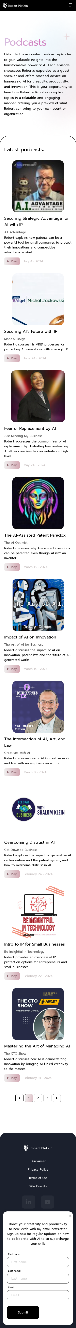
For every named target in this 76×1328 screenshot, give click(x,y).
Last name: (14, 1271)
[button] (70, 1216)
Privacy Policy (38, 1169)
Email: (11, 1287)
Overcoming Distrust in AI (29, 842)
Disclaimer (38, 1161)
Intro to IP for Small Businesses (34, 944)
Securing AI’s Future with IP (30, 331)
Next (57, 1098)
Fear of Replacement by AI (30, 428)
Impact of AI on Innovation (30, 637)
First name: (14, 1254)
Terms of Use (38, 1178)
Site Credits (38, 1186)
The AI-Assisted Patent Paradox (35, 535)
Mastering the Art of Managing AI (37, 1046)
